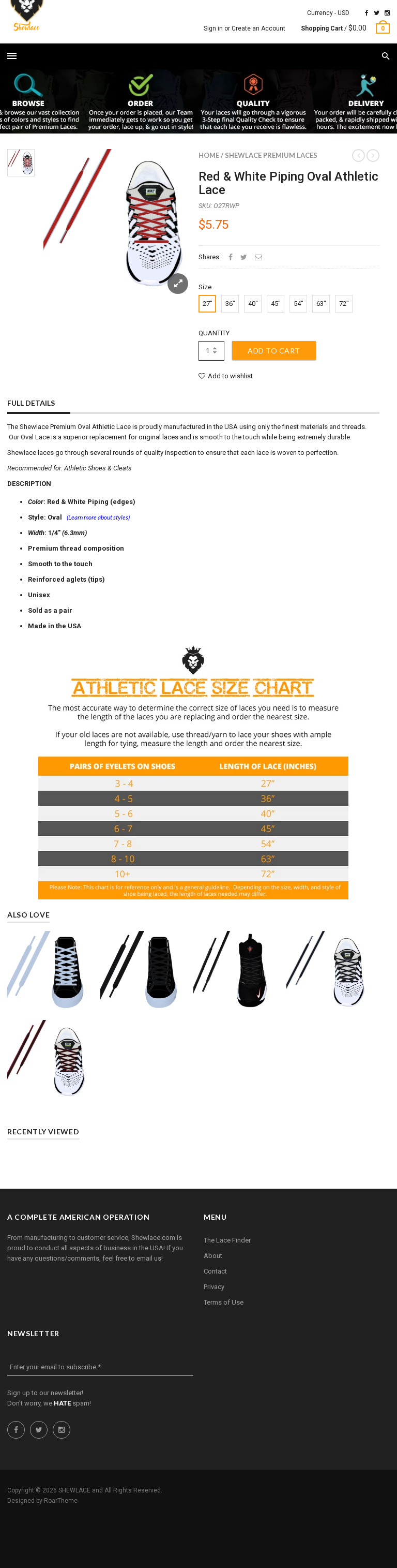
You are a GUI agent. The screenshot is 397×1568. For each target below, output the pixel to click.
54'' (298, 303)
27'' (207, 303)
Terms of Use (223, 1302)
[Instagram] (387, 13)
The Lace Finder (227, 1240)
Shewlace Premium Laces (271, 155)
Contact (215, 1271)
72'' (344, 303)
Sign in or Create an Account (244, 28)
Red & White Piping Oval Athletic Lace (288, 183)
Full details (31, 402)
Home (208, 155)
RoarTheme (61, 1500)
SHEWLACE (74, 1490)
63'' (321, 303)
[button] (386, 56)
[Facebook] (367, 13)
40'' (253, 303)
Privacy (214, 1287)
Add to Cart (274, 350)
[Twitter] (376, 13)
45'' (276, 303)
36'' (230, 303)
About (213, 1256)
